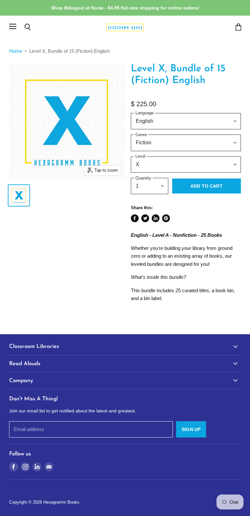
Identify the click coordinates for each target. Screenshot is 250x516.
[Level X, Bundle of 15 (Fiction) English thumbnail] (18, 195)
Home (15, 51)
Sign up (191, 429)
